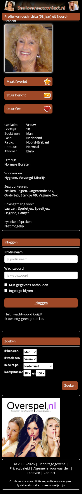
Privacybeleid (20, 468)
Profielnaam (13, 252)
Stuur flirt (14, 108)
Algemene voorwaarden (51, 468)
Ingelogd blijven (20, 290)
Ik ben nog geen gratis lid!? (24, 318)
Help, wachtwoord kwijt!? (23, 314)
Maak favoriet (17, 81)
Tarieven (33, 472)
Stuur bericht (16, 95)
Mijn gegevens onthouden (27, 285)
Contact (49, 472)
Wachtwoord (14, 268)
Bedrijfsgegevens (51, 464)
